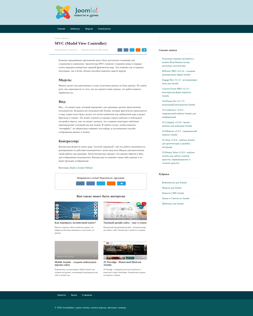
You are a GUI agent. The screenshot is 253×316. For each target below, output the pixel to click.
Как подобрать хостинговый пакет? (75, 222)
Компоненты (104, 29)
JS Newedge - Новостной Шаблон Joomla (122, 263)
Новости (61, 295)
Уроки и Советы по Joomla (175, 198)
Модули (89, 29)
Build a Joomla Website (81, 167)
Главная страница (62, 38)
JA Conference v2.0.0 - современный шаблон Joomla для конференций (179, 113)
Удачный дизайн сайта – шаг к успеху (125, 222)
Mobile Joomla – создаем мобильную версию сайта (75, 263)
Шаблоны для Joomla (173, 203)
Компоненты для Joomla (174, 182)
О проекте (87, 295)
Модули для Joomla (172, 187)
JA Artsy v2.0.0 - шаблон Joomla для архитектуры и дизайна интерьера (178, 143)
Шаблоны (75, 29)
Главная (61, 29)
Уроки (74, 295)
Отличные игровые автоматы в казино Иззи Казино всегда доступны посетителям (178, 62)
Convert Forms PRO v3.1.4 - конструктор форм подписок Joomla (176, 92)
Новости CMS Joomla (99, 50)
